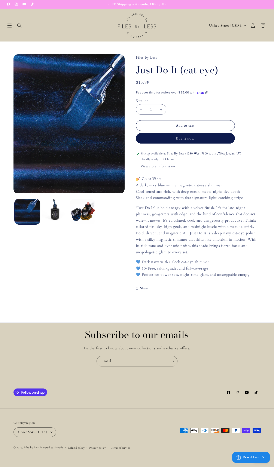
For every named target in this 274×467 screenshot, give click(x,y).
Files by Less (31, 447)
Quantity (142, 101)
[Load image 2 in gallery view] (55, 211)
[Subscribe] (172, 361)
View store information (158, 166)
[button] (9, 25)
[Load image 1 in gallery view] (27, 211)
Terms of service (120, 447)
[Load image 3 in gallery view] (82, 211)
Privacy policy (97, 447)
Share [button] (144, 288)
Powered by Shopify (52, 447)
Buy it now (185, 138)
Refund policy (76, 447)
